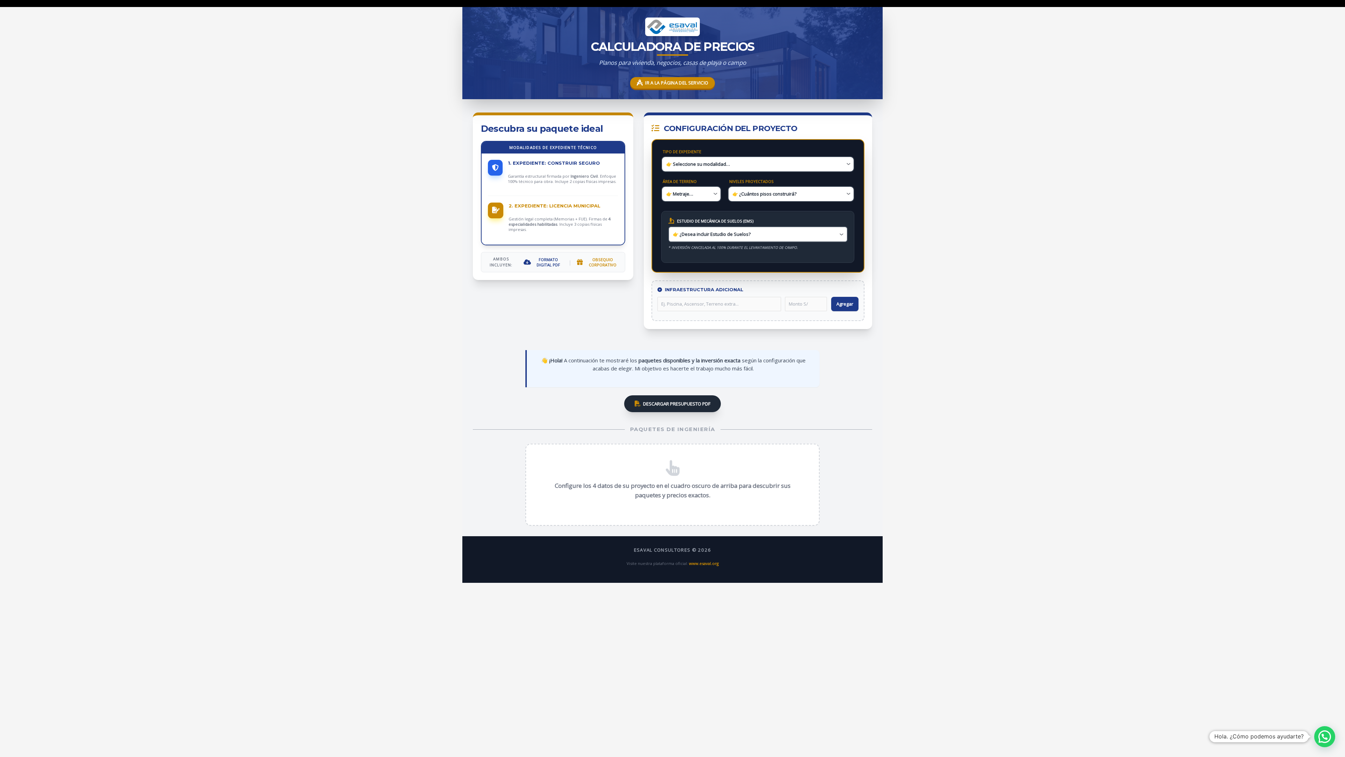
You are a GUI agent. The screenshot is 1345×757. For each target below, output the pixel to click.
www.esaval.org (704, 563)
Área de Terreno (680, 181)
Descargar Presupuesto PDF (676, 404)
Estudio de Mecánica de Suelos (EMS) (715, 221)
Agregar (844, 304)
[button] (1324, 736)
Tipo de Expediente (682, 151)
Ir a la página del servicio (676, 83)
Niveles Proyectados (751, 181)
